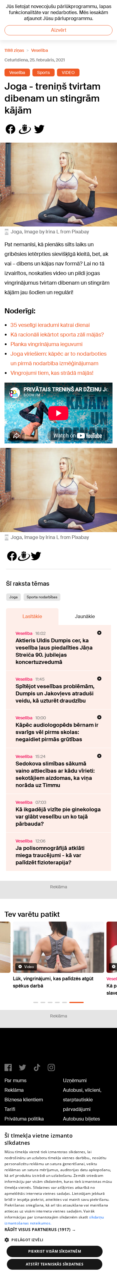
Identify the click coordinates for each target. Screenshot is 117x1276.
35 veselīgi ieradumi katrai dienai (50, 325)
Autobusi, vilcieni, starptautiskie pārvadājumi (82, 1099)
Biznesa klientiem (23, 1100)
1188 (16, 1048)
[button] (35, 1002)
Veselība (39, 50)
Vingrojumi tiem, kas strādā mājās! (51, 373)
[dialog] (58, 1201)
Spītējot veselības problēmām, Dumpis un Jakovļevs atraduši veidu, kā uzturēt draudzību (55, 693)
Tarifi (9, 1109)
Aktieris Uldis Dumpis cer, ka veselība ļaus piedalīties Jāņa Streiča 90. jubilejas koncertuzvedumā (54, 651)
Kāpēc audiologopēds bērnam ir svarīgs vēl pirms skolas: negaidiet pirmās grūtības (57, 732)
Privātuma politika (24, 1119)
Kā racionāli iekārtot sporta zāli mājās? (57, 334)
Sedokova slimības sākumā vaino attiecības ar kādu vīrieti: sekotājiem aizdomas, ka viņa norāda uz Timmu (55, 774)
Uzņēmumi (75, 1080)
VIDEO (68, 72)
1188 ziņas (14, 50)
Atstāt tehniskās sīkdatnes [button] (54, 1264)
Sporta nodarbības (42, 597)
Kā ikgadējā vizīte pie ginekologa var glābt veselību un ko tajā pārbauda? (58, 816)
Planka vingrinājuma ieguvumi (46, 344)
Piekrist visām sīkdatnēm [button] (54, 1251)
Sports (43, 72)
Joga (13, 597)
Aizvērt (58, 30)
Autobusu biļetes (81, 1119)
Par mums (15, 1080)
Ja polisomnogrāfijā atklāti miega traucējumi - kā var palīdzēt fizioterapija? (50, 855)
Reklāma (14, 1090)
